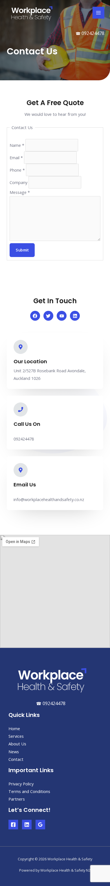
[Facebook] (13, 824)
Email (16, 157)
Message (20, 192)
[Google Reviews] (40, 824)
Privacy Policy (21, 784)
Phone (17, 170)
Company (19, 182)
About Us (17, 744)
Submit (22, 249)
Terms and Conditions (29, 791)
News (13, 751)
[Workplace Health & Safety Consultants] (31, 12)
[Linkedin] (27, 824)
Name (17, 145)
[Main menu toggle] (98, 13)
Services (16, 736)
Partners (16, 799)
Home (14, 728)
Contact (15, 759)
